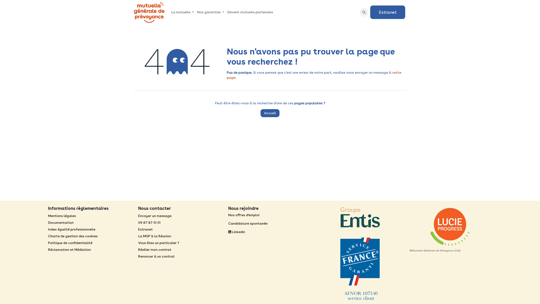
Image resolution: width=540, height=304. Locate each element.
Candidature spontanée (247, 223)
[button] (364, 12)
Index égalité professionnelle (71, 229)
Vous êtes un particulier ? (158, 243)
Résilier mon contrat (154, 250)
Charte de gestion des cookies (73, 236)
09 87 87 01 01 (149, 223)
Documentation (61, 223)
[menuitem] (183, 12)
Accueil (270, 113)
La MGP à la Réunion (154, 236)
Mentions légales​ (62, 216)
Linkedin (238, 232)
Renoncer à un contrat (156, 256)
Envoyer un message (154, 216)
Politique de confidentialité (70, 243)
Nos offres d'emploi (243, 215)
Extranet (388, 12)
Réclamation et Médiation (69, 250)
